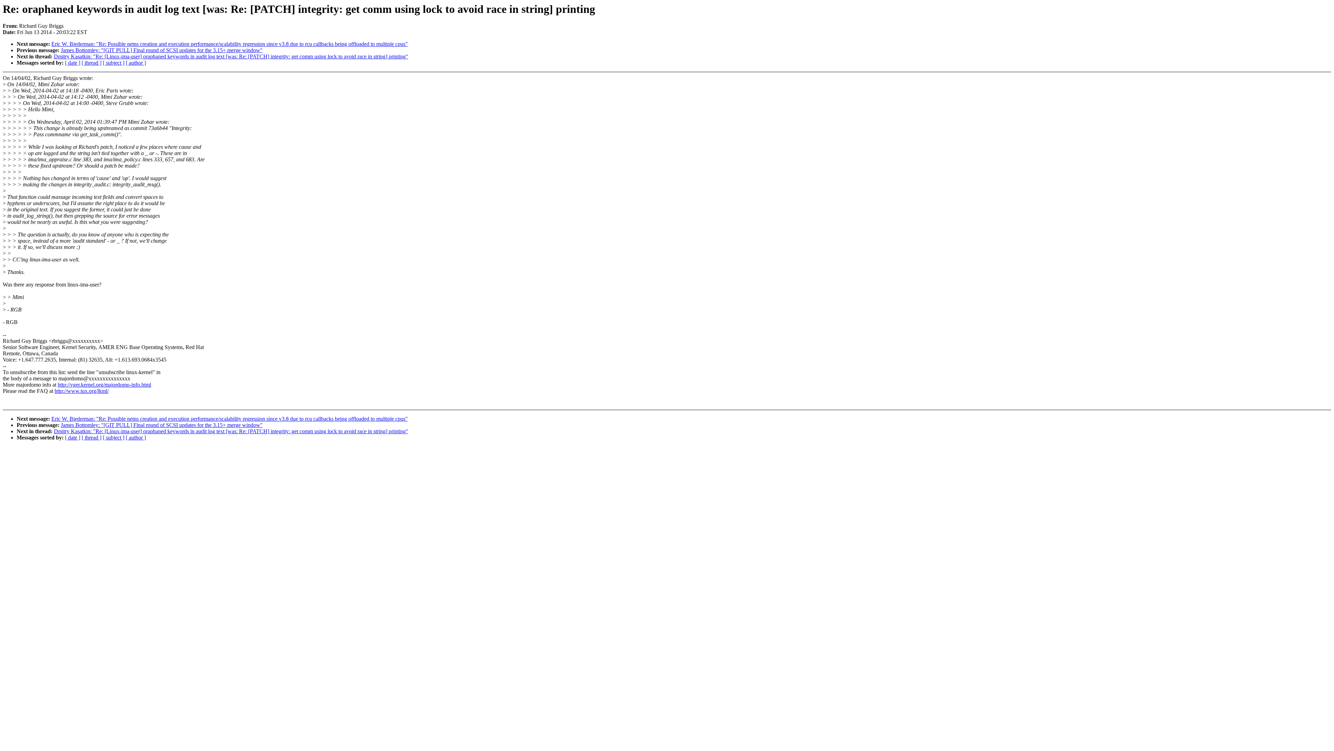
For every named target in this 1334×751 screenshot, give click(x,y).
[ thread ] (91, 63)
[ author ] (136, 63)
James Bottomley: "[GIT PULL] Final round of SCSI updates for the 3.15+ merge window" (162, 50)
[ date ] (72, 63)
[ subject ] (113, 63)
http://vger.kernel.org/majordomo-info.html (104, 385)
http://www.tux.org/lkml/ (82, 391)
